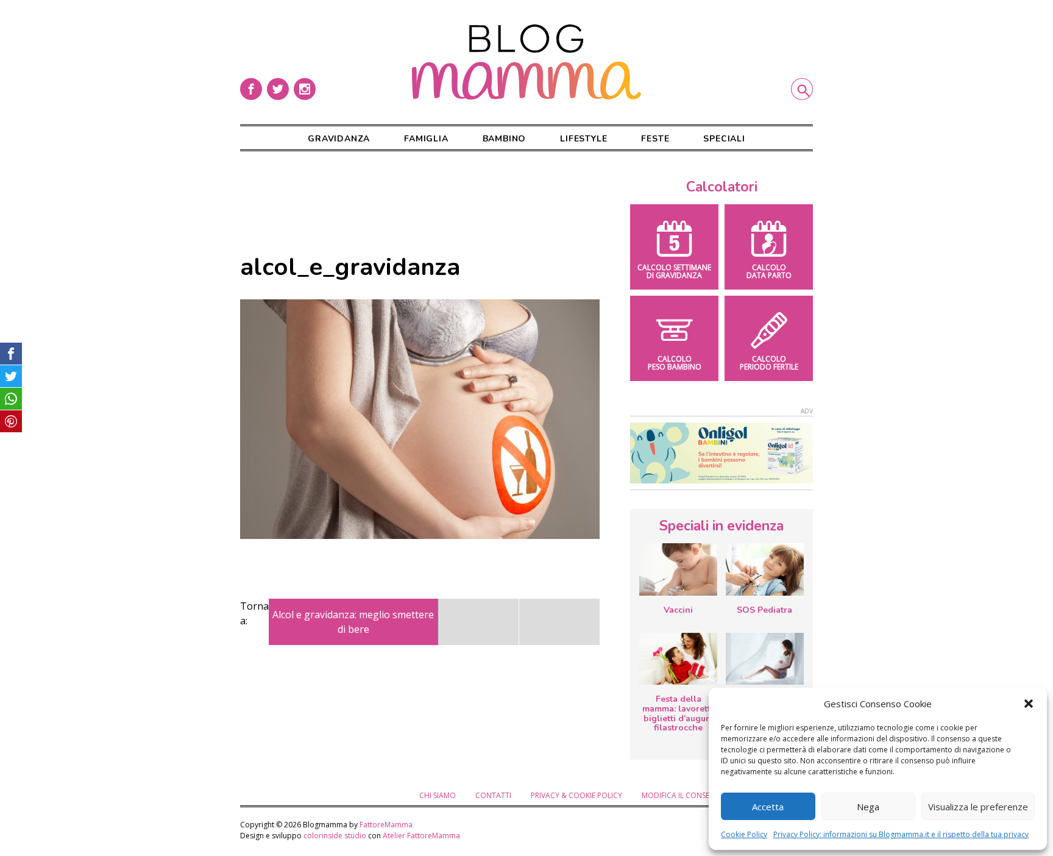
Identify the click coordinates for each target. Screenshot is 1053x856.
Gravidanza (339, 138)
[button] (1029, 703)
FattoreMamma (386, 824)
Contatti (493, 795)
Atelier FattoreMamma (421, 835)
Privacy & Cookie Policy (576, 795)
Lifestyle (583, 138)
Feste (655, 138)
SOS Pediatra (764, 610)
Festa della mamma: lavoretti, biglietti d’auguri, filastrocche (678, 713)
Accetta (768, 807)
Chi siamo (437, 795)
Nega (868, 807)
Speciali (724, 138)
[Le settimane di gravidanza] (765, 659)
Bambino (504, 138)
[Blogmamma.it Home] (526, 62)
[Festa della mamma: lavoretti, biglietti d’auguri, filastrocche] (678, 659)
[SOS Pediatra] (765, 569)
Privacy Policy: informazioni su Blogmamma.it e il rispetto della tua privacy (901, 834)
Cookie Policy (744, 834)
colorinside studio (334, 835)
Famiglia (426, 138)
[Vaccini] (678, 569)
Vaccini (678, 610)
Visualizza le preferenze (978, 807)
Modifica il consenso (683, 795)
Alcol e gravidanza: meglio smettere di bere (353, 622)
